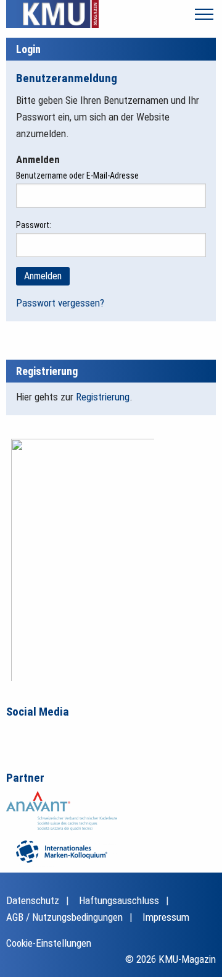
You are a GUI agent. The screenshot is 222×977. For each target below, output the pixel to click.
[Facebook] (16, 735)
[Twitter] (94, 735)
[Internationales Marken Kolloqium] (61, 850)
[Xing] (68, 735)
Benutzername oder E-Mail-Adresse (77, 175)
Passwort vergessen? (60, 303)
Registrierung (103, 397)
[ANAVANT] (61, 810)
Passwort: (33, 225)
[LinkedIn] (42, 735)
